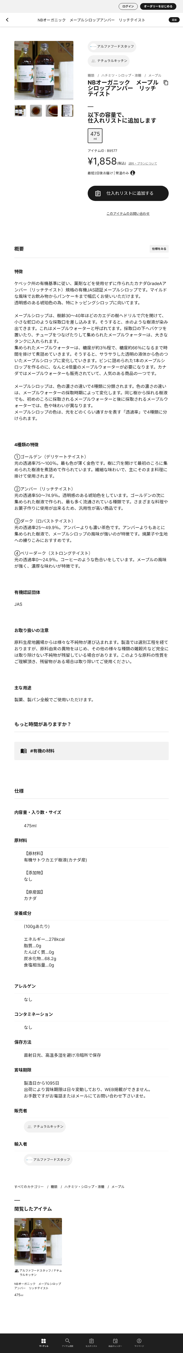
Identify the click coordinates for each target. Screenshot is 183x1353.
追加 (174, 19)
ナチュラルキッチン (112, 61)
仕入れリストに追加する (130, 193)
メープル (154, 75)
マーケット (44, 1346)
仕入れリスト (91, 1346)
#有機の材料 (42, 750)
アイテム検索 (67, 1346)
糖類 (91, 75)
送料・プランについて (142, 163)
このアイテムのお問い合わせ (128, 213)
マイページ (139, 1346)
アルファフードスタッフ (115, 46)
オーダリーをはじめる (158, 6)
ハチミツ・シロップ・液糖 (121, 75)
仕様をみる (159, 249)
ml (95, 135)
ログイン (128, 6)
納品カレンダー (115, 1346)
